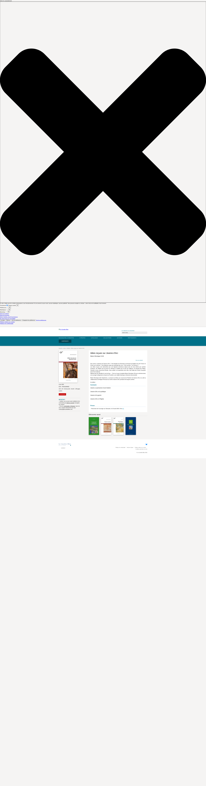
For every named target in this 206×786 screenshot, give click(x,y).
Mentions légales (130, 447)
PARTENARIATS (132, 338)
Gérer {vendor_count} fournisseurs (9, 317)
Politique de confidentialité (6, 323)
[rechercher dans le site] (146, 344)
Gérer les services (4, 315)
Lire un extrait (139, 360)
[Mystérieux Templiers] (106, 426)
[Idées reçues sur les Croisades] (118, 426)
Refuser (8, 320)
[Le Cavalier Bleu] (63, 329)
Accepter (3, 320)
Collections (107, 338)
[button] (103, 152)
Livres (64, 348)
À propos (82, 338)
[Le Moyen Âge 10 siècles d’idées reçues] (94, 426)
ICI (123, 408)
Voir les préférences (16, 320)
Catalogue (94, 338)
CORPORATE (65, 341)
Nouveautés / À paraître (66, 338)
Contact (63, 448)
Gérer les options (4, 313)
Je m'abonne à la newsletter (128, 330)
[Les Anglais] (131, 426)
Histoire (68, 348)
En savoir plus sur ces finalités (7, 318)
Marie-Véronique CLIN (97, 356)
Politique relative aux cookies (7, 322)
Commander (62, 394)
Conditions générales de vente (141, 449)
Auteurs (119, 338)
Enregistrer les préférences (29, 320)
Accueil (60, 348)
